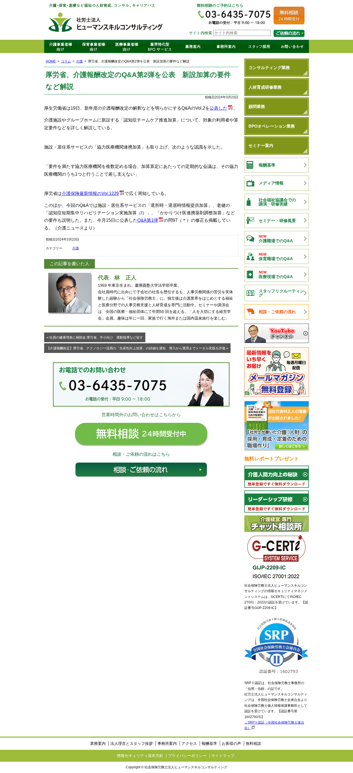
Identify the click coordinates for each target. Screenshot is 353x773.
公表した (218, 108)
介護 (79, 61)
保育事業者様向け (93, 46)
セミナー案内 (260, 145)
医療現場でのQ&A (276, 274)
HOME (51, 61)
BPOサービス (159, 46)
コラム (66, 61)
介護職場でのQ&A (276, 238)
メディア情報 (271, 183)
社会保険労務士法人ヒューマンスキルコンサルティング (106, 20)
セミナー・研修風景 (277, 220)
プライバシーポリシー (187, 755)
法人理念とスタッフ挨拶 (131, 743)
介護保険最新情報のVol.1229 (90, 193)
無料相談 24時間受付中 (141, 434)
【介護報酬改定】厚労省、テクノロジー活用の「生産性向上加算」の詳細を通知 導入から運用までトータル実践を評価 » (137, 348)
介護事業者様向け (60, 46)
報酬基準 (267, 165)
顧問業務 (256, 106)
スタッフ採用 (259, 46)
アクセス (189, 743)
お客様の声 (231, 743)
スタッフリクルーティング (281, 293)
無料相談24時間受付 (289, 15)
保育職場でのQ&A (276, 256)
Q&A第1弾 (147, 220)
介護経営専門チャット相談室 (276, 523)
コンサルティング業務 (269, 67)
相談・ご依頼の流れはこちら (289, 33)
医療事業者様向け (126, 46)
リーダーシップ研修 (276, 501)
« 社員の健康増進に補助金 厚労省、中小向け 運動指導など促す (95, 337)
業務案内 (193, 46)
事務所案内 (226, 46)
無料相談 (253, 743)
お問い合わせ (292, 46)
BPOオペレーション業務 (271, 126)
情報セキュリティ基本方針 (140, 755)
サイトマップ (222, 755)
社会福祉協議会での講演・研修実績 (277, 201)
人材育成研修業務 (265, 87)
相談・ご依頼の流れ (141, 469)
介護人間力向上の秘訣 (276, 477)
